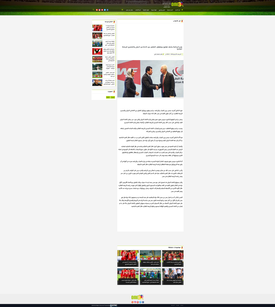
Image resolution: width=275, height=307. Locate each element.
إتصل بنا (177, 305)
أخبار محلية (170, 10)
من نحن (181, 305)
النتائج (108, 97)
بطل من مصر (129, 10)
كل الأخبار (177, 10)
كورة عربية (153, 10)
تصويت (112, 97)
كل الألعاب (138, 10)
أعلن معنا (173, 305)
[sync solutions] (113, 305)
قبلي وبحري (162, 10)
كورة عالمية (146, 10)
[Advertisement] (150, 37)
